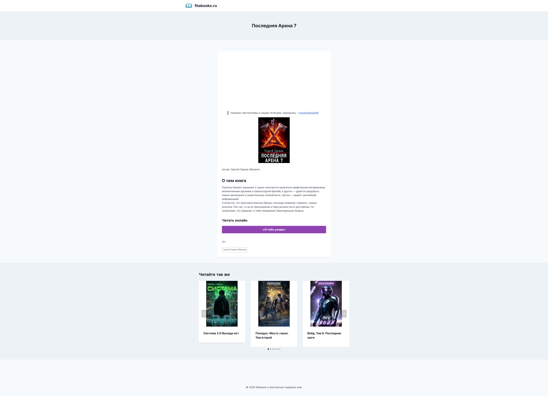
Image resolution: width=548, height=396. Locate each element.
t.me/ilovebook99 (308, 112)
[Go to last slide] (203, 314)
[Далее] (344, 314)
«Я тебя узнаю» (274, 229)
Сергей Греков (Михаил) (234, 249)
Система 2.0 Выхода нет (221, 333)
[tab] (268, 349)
